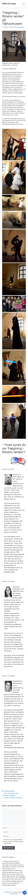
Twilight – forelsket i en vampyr (13, 797)
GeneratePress (14, 893)
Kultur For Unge (9, 4)
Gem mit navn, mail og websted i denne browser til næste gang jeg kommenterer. (13, 841)
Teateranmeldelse (9, 791)
